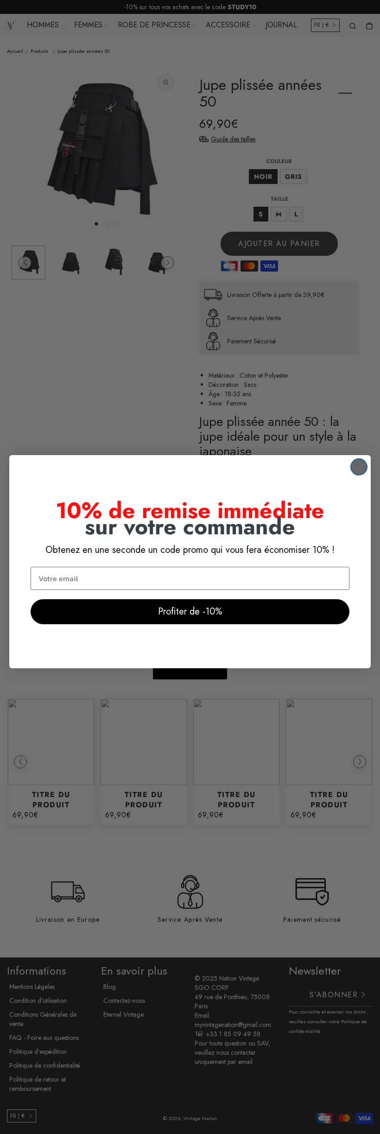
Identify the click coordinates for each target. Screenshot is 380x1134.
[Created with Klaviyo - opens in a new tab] (190, 673)
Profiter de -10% (190, 611)
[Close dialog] (359, 467)
